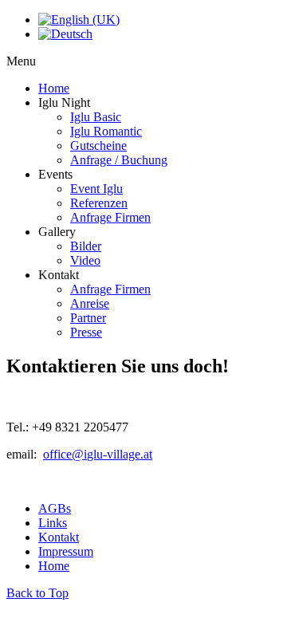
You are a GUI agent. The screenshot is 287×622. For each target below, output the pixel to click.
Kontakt (58, 537)
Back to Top (37, 593)
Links (52, 522)
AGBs (54, 508)
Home (53, 566)
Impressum (65, 551)
